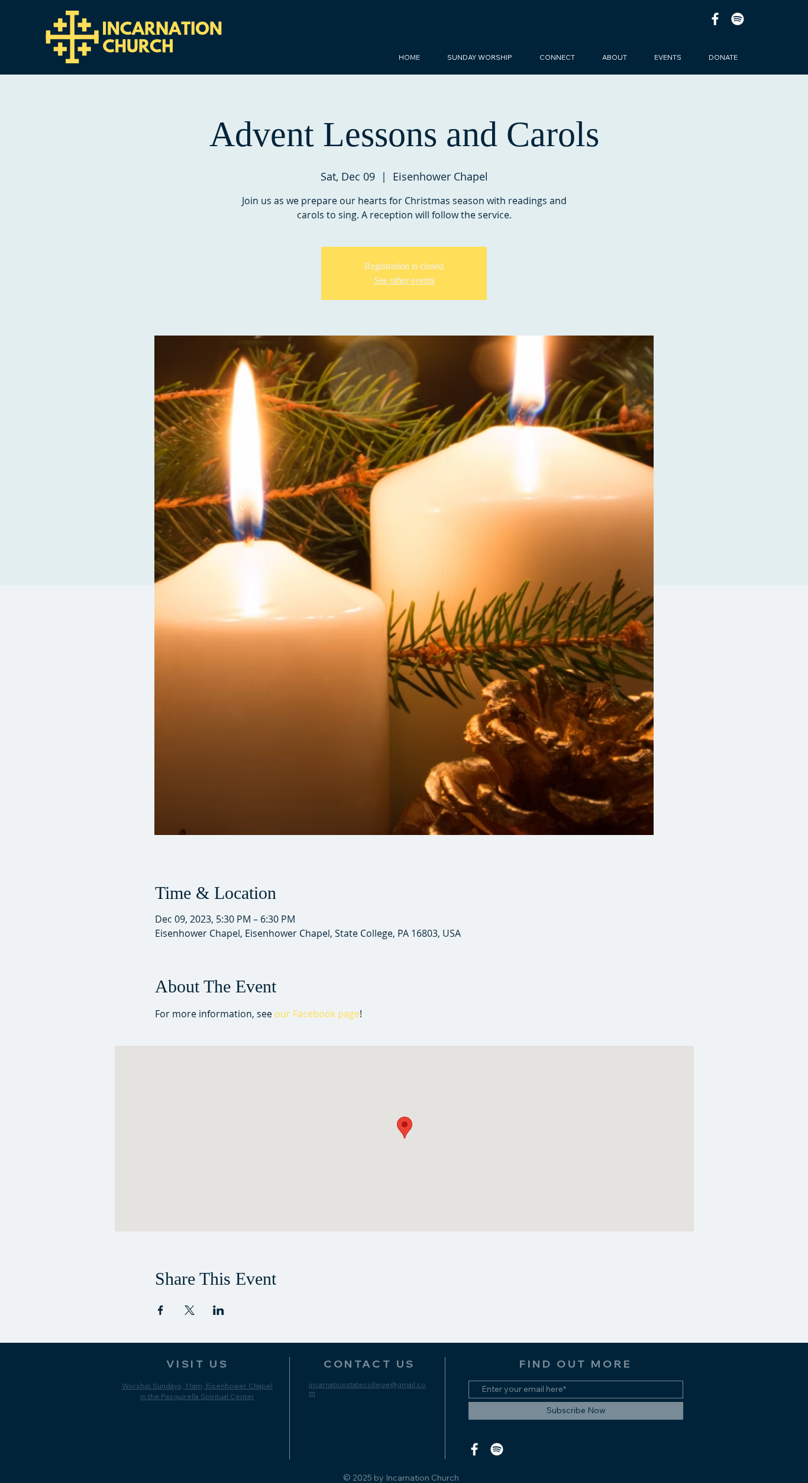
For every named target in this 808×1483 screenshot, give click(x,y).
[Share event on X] (189, 1310)
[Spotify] (737, 19)
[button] (557, 57)
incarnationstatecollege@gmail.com (367, 1388)
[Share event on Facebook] (160, 1310)
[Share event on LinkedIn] (218, 1310)
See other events (404, 280)
